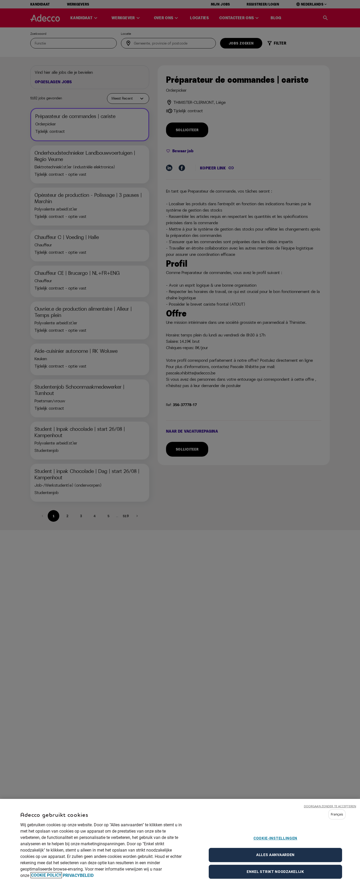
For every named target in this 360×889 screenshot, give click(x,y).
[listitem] (337, 814)
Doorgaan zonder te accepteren (330, 806)
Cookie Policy (46, 875)
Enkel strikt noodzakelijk (275, 871)
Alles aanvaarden (275, 854)
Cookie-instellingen (275, 838)
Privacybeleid (78, 875)
